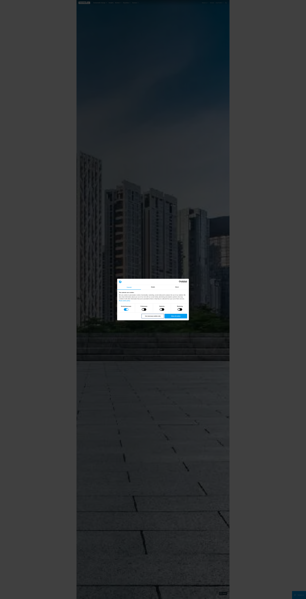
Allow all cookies (175, 316)
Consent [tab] (129, 287)
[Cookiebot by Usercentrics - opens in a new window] (180, 282)
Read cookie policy (124, 300)
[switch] (144, 309)
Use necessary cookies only (152, 316)
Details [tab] (153, 287)
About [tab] (177, 287)
